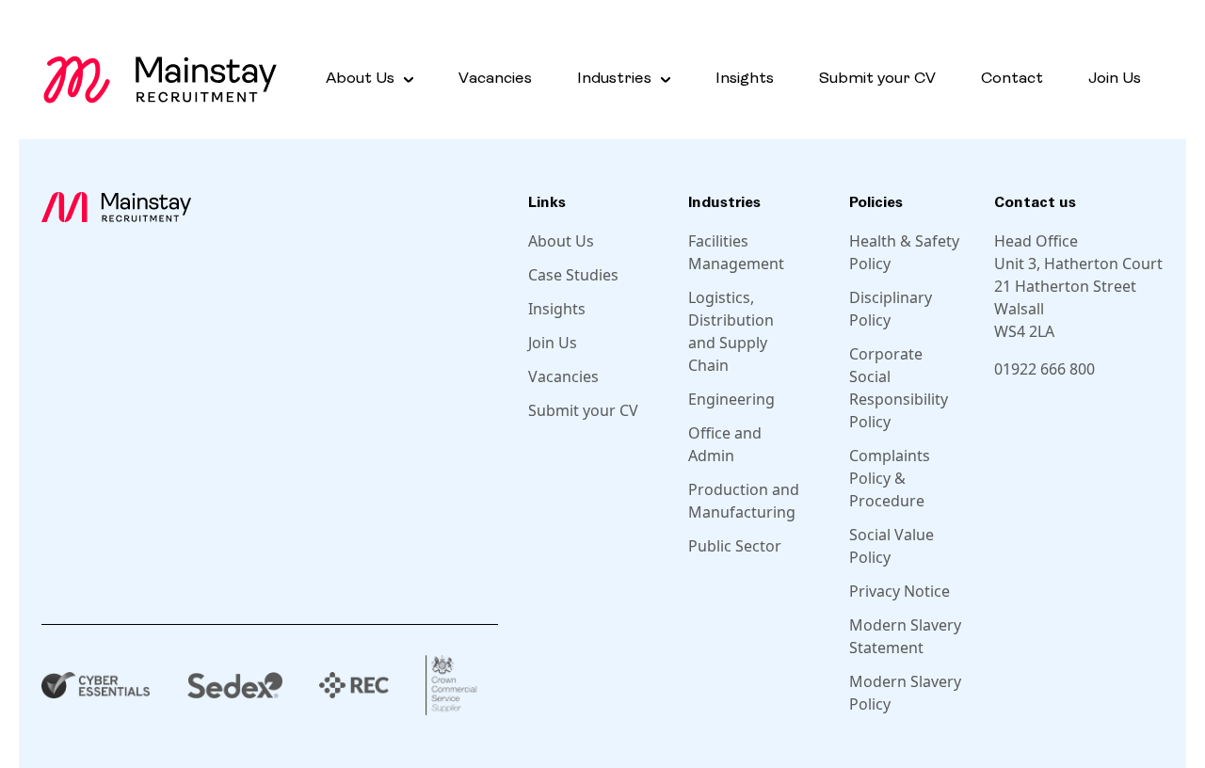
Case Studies (573, 274)
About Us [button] (360, 79)
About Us (561, 241)
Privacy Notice (899, 591)
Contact (1012, 79)
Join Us (1114, 79)
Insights (744, 79)
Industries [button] (614, 79)
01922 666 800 (1044, 369)
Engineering (731, 399)
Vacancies (495, 79)
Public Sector (734, 546)
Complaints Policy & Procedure (889, 478)
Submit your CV (877, 79)
